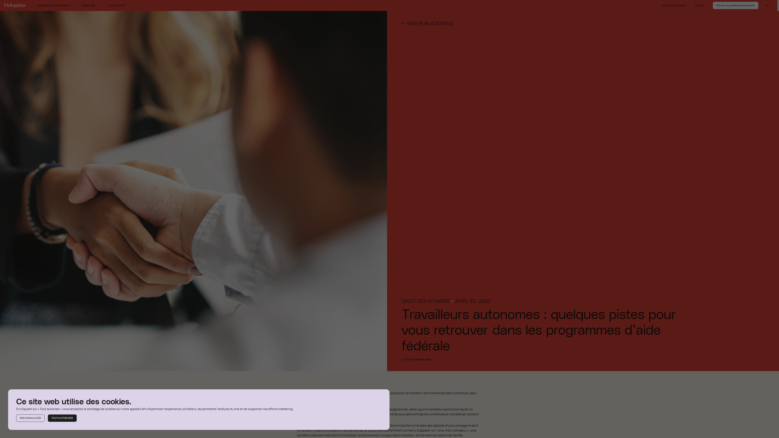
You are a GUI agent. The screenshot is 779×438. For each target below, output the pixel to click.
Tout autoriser (62, 418)
